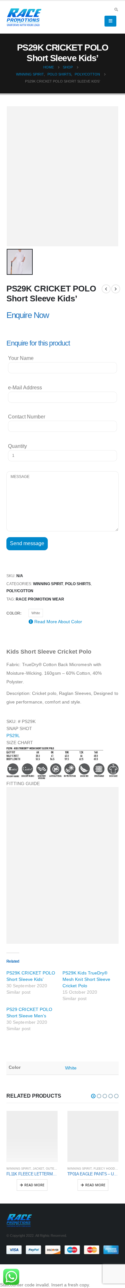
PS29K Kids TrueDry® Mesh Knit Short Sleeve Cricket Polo (87, 979)
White (35, 613)
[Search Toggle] (116, 9)
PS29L (13, 735)
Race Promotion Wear (40, 599)
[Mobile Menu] (110, 21)
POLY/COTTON (19, 591)
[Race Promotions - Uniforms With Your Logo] (24, 17)
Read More (34, 1185)
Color (13, 613)
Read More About (57, 621)
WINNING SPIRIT (48, 584)
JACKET (38, 1168)
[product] (32, 1136)
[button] (93, 1096)
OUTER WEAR (56, 1168)
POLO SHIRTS (78, 584)
